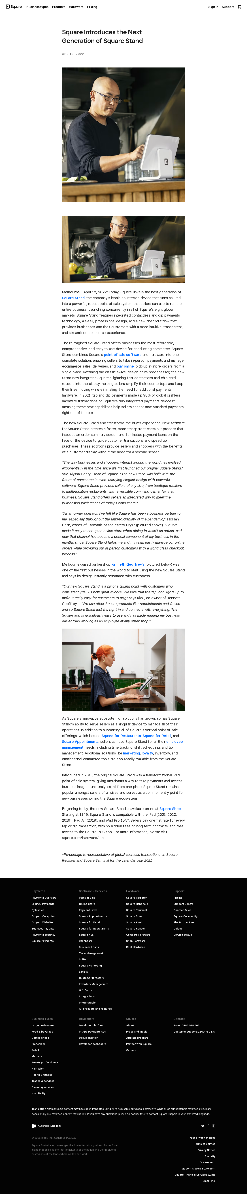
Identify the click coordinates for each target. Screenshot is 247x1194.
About (130, 1025)
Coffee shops (40, 1037)
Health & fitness (42, 1074)
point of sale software (123, 354)
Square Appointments (80, 741)
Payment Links (88, 910)
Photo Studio (87, 1002)
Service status (183, 934)
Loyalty (83, 971)
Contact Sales (182, 910)
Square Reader (135, 928)
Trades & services (43, 1081)
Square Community (185, 916)
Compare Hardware (138, 934)
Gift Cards (85, 990)
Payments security (43, 934)
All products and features (95, 1008)
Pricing (178, 897)
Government (207, 1162)
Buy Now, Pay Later (44, 928)
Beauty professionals (45, 1062)
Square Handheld (137, 903)
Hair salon (38, 1068)
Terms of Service (204, 1143)
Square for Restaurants (121, 736)
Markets (37, 1056)
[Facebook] (208, 1125)
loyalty (147, 753)
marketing (131, 753)
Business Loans (89, 947)
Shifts (83, 959)
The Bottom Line (184, 922)
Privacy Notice (206, 1150)
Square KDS (86, 934)
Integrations (87, 996)
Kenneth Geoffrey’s (128, 564)
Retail (35, 1050)
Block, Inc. (209, 1180)
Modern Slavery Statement (198, 1168)
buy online (125, 366)
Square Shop (170, 809)
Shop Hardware (136, 940)
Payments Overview (44, 897)
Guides (178, 928)
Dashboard (86, 940)
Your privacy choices (202, 1137)
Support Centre (183, 903)
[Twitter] (203, 1125)
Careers (131, 1050)
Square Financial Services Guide (195, 1174)
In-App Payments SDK (92, 1031)
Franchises (39, 1044)
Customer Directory (91, 977)
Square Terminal (136, 910)
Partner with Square (139, 1044)
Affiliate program (137, 1037)
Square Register (136, 897)
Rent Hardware (135, 947)
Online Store (87, 903)
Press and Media (136, 1031)
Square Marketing (90, 965)
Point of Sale (87, 897)
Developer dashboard (92, 1044)
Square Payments (43, 940)
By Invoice (38, 910)
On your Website (42, 922)
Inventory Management (93, 984)
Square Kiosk (134, 922)
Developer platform (91, 1025)
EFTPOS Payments (43, 903)
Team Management (91, 953)
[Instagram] (213, 1125)
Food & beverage (42, 1031)
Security (210, 1156)
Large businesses (43, 1025)
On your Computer (43, 916)
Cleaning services (43, 1087)
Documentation (88, 1037)
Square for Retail (157, 736)
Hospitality (38, 1093)
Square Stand (73, 298)
